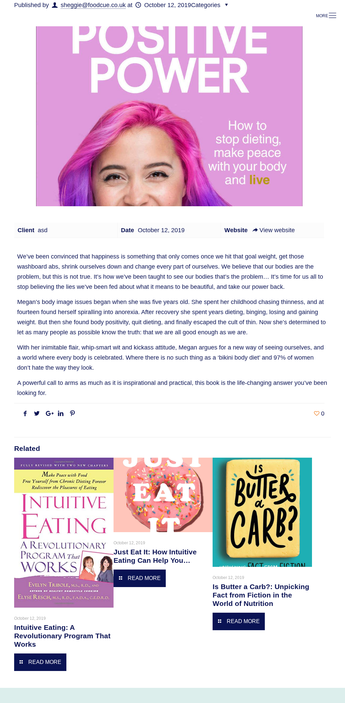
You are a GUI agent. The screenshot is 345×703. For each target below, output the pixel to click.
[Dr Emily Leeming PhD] (171, 15)
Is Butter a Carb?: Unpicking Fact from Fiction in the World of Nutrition (261, 595)
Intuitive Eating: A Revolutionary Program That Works (62, 635)
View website (277, 230)
